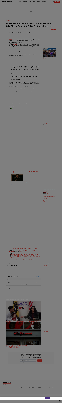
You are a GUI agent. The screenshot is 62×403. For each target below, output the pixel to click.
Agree (47, 398)
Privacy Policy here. (17, 398)
